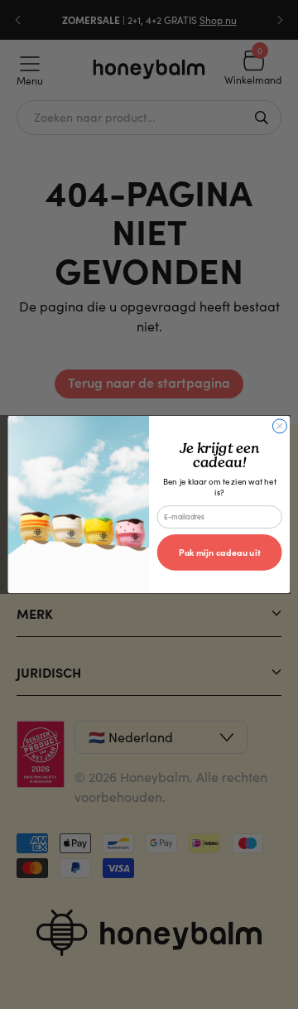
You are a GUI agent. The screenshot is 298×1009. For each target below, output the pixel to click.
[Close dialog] (279, 426)
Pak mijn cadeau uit (220, 552)
